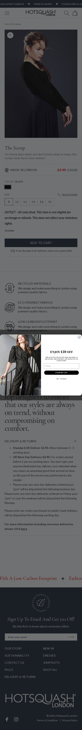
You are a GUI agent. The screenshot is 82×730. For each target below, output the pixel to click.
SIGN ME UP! (61, 373)
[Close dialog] (79, 337)
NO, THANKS (62, 379)
